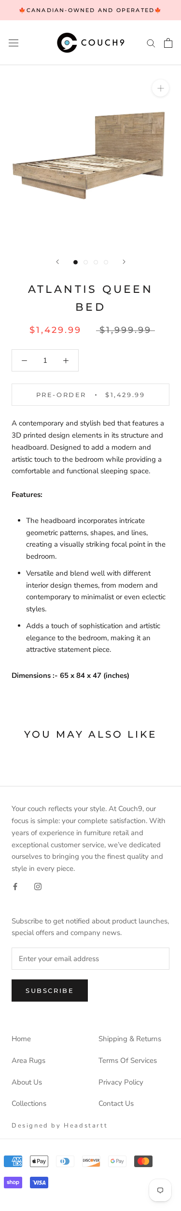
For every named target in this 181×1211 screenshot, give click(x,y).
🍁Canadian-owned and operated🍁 (91, 10)
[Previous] (57, 262)
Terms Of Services (127, 1060)
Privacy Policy (120, 1082)
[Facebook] (15, 886)
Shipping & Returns (129, 1039)
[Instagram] (38, 886)
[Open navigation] (13, 42)
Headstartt (86, 1125)
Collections (29, 1103)
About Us (27, 1082)
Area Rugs (28, 1060)
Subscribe (50, 990)
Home (21, 1039)
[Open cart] (168, 43)
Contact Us (116, 1103)
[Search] (151, 43)
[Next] (124, 262)
